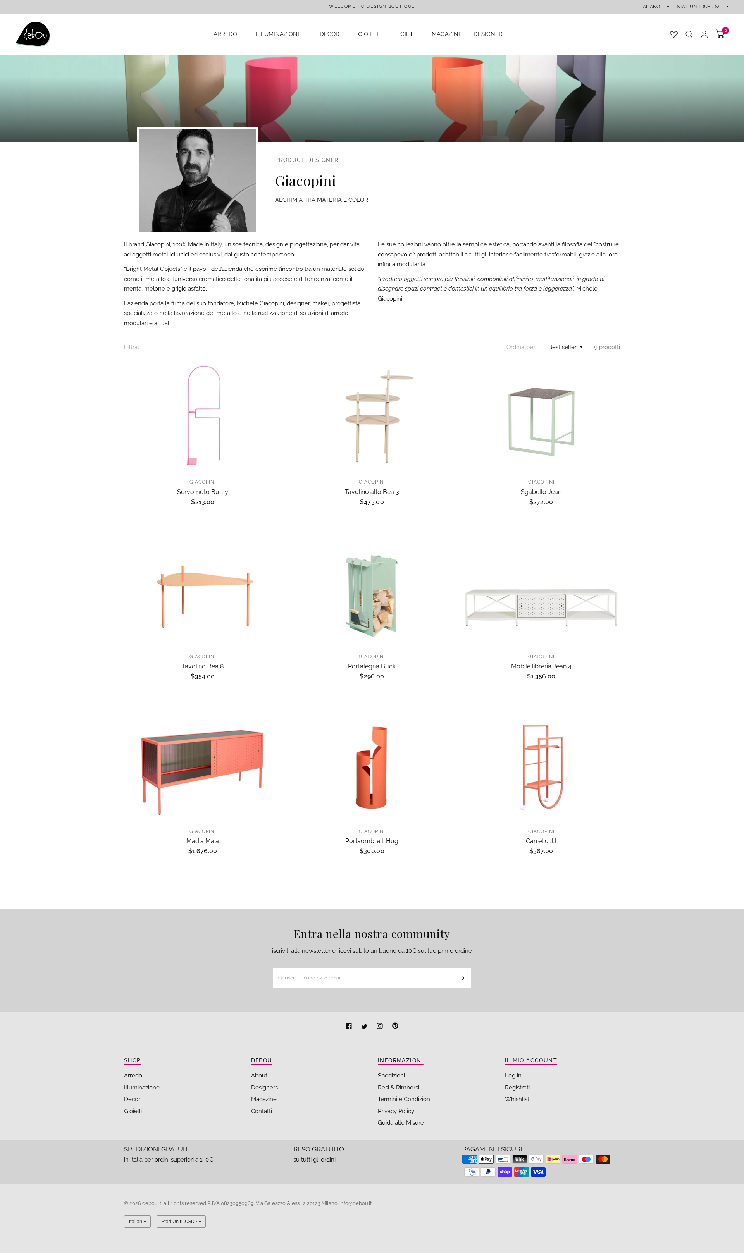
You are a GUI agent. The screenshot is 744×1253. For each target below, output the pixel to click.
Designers (264, 1087)
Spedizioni (391, 1075)
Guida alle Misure (401, 1122)
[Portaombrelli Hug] (372, 765)
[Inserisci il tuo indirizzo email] (463, 978)
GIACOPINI (202, 482)
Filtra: (131, 347)
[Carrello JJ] (541, 765)
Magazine (264, 1099)
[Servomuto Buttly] (203, 415)
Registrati (517, 1087)
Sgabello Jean (541, 492)
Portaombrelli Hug (371, 841)
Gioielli (133, 1111)
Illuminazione (142, 1087)
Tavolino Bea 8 (203, 666)
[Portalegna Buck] (372, 590)
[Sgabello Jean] (541, 415)
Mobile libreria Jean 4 (541, 666)
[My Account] (704, 34)
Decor (132, 1099)
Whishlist (517, 1099)
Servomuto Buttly (202, 492)
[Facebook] (349, 1027)
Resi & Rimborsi (398, 1087)
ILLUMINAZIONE (278, 34)
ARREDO (225, 34)
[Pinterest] (395, 1027)
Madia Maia (202, 841)
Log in (513, 1075)
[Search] (689, 34)
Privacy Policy (396, 1111)
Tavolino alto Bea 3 (372, 492)
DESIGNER (488, 34)
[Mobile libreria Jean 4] (541, 590)
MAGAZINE (447, 34)
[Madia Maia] (203, 765)
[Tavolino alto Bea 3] (372, 415)
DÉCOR (329, 34)
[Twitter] (365, 1027)
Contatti (261, 1111)
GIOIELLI (370, 34)
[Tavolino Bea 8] (203, 590)
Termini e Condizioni (404, 1099)
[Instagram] (380, 1027)
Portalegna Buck (372, 666)
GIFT (406, 34)
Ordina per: (521, 347)
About (259, 1075)
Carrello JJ (541, 841)
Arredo (133, 1075)
